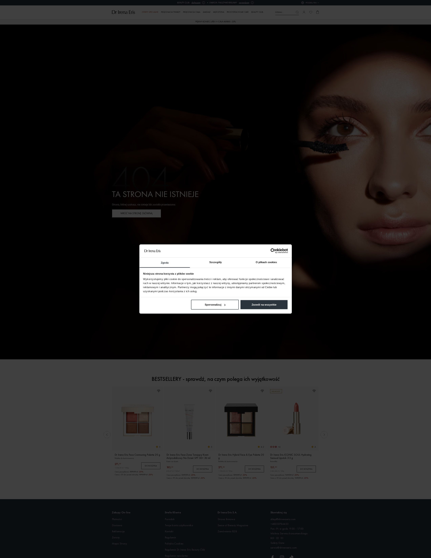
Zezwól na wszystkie (264, 304)
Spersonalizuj (213, 304)
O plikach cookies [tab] (266, 262)
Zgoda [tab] (165, 262)
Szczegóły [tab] (215, 262)
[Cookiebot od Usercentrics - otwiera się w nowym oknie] (273, 250)
